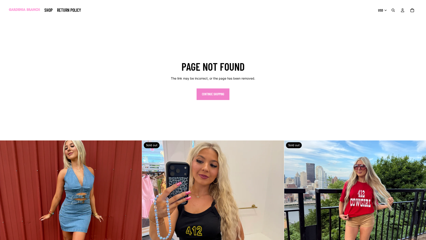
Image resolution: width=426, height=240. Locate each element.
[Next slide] (135, 211)
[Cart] (412, 10)
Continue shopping (213, 94)
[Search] (393, 10)
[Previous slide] (6, 211)
